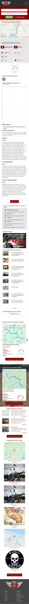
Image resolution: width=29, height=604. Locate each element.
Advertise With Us (20, 597)
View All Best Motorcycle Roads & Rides (14, 403)
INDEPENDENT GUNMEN (14, 482)
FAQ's (6, 601)
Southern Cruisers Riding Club (14, 460)
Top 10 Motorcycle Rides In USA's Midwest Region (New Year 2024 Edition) (17, 281)
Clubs (6, 593)
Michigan (6, 52)
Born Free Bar (14, 427)
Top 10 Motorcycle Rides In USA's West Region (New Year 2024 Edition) (17, 295)
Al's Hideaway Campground (17, 419)
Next (27, 340)
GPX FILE (20, 47)
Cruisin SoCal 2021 (14, 525)
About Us (19, 591)
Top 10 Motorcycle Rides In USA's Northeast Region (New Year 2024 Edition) (17, 254)
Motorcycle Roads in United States (13, 20)
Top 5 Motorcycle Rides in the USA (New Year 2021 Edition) (17, 260)
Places (6, 595)
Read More (24, 416)
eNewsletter (19, 595)
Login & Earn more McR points (11, 209)
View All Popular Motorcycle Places (14, 436)
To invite (5, 227)
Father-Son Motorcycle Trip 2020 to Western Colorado (17, 301)
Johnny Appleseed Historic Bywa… (11, 344)
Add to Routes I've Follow (5, 219)
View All (14, 308)
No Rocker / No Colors (14, 504)
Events (6, 591)
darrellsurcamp (7, 83)
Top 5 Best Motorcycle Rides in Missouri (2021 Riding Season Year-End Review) (17, 268)
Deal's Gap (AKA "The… (8, 390)
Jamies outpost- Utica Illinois (18, 411)
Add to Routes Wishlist (5, 215)
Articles (6, 599)
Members (19, 593)
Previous (2, 340)
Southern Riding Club (14, 569)
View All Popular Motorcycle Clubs (14, 574)
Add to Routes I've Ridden (5, 212)
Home (2, 20)
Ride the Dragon (14, 287)
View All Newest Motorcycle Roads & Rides (14, 359)
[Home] (6, 2)
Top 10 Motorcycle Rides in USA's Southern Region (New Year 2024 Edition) (17, 275)
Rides (6, 597)
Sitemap (18, 599)
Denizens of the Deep (14, 547)
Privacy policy (19, 601)
